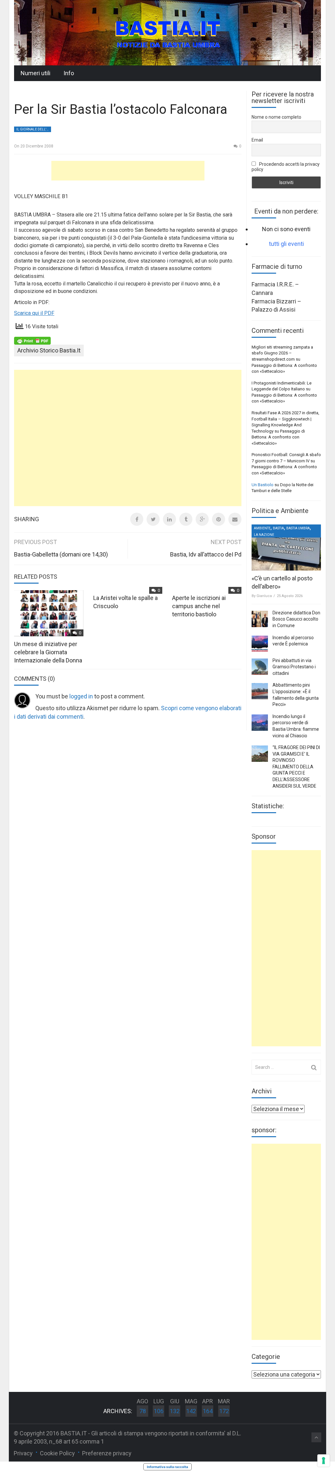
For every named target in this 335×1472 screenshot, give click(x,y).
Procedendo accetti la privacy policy (286, 167)
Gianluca (264, 596)
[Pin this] (218, 519)
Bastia (278, 528)
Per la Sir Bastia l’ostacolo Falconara (120, 109)
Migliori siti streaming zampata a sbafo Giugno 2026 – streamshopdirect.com (282, 353)
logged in (81, 696)
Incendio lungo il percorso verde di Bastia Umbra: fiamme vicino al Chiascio (296, 726)
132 (175, 1411)
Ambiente (262, 528)
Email (257, 140)
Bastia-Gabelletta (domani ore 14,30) (61, 554)
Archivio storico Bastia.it (48, 350)
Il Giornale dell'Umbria (33, 129)
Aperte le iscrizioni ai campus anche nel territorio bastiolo (199, 606)
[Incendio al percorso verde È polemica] (260, 644)
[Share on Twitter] (153, 519)
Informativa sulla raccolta (167, 1467)
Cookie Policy (57, 1453)
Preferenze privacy (107, 1453)
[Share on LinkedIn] (169, 519)
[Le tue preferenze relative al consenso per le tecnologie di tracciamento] (323, 1460)
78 (142, 1411)
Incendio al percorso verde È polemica (293, 641)
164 (208, 1411)
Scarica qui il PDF (34, 313)
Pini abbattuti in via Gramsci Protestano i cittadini (294, 667)
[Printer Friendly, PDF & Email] (32, 340)
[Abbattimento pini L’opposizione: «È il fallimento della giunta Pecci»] (260, 691)
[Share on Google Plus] (202, 519)
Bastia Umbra (298, 528)
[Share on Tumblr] (185, 519)
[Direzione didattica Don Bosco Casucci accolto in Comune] (260, 619)
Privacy (23, 1453)
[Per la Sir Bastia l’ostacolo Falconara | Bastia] (167, 32)
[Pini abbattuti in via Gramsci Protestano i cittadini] (260, 667)
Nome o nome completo (276, 117)
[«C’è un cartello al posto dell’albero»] (286, 547)
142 (191, 1411)
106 (159, 1411)
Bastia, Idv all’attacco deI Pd (205, 554)
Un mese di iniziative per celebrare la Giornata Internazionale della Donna (48, 652)
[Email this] (234, 519)
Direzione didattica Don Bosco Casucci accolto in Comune (296, 619)
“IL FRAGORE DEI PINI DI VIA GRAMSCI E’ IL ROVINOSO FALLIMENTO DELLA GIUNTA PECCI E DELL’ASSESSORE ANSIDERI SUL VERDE (296, 767)
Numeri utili (35, 73)
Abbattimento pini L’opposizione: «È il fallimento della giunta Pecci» (296, 694)
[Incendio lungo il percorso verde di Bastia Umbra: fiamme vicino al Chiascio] (260, 722)
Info (68, 73)
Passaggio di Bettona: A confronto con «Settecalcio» (278, 437)
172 (224, 1411)
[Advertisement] (127, 170)
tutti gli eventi (286, 243)
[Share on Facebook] (136, 519)
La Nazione (264, 535)
